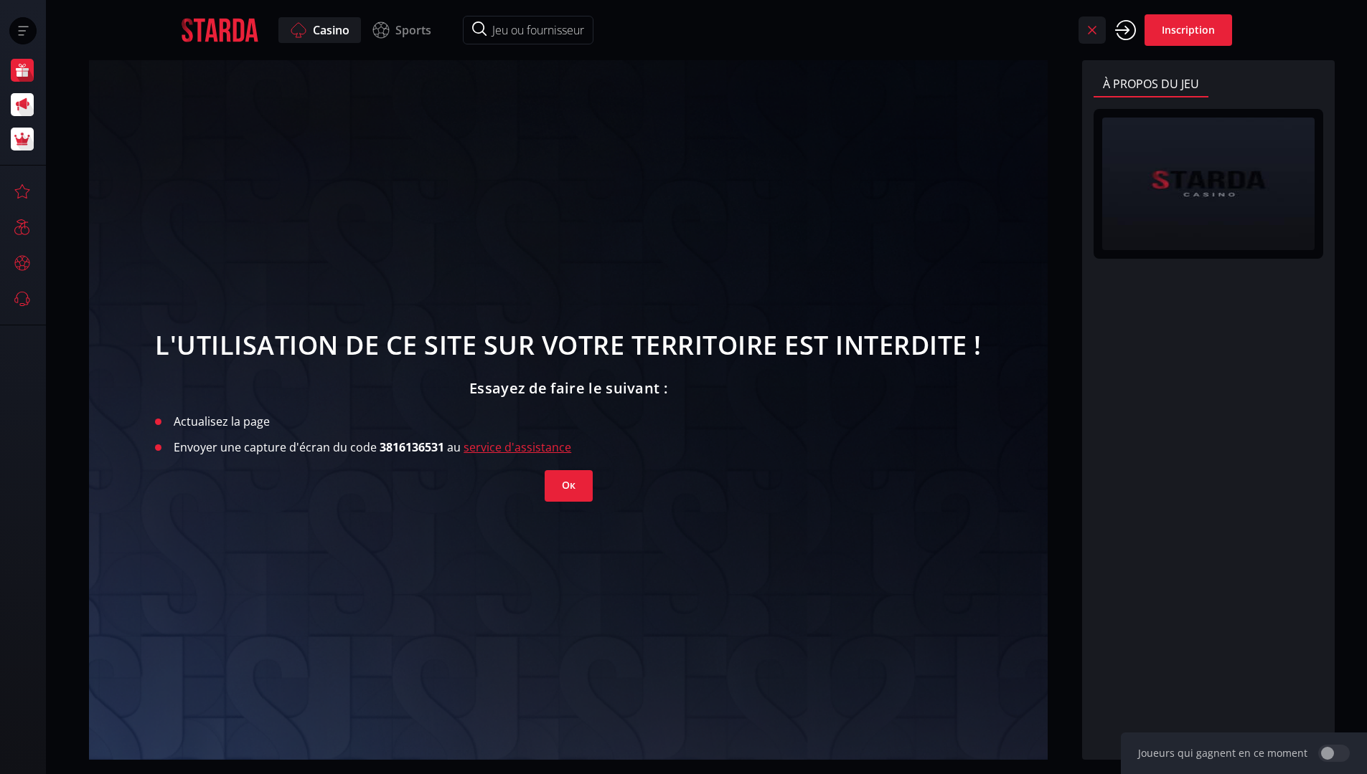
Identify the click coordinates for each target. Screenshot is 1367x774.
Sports (413, 30)
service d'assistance (517, 447)
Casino (331, 30)
